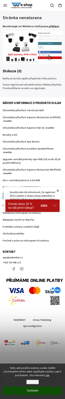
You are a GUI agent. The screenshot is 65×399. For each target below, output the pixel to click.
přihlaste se (17, 88)
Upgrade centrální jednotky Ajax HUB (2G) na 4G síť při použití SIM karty (31, 161)
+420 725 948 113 (12, 262)
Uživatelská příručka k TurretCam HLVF (23, 110)
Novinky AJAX (10, 135)
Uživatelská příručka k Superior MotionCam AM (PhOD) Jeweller (32, 171)
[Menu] (5, 5)
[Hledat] (52, 5)
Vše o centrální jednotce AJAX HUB (21, 180)
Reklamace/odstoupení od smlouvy (22, 213)
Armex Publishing (42, 320)
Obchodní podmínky (13, 233)
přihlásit (54, 26)
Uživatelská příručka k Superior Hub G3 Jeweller (28, 128)
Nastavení (32, 382)
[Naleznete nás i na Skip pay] (25, 343)
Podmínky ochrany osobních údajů (21, 227)
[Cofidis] (40, 343)
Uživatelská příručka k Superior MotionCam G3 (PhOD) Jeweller (31, 119)
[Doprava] (10, 343)
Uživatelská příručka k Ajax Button (21, 142)
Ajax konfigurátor (32, 326)
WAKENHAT (20, 320)
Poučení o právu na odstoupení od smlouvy (26, 240)
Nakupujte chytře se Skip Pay (18, 220)
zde (47, 375)
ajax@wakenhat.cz (13, 257)
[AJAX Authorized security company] (54, 343)
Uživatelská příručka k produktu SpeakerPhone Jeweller (28, 150)
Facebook (13, 269)
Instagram (21, 269)
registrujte (39, 88)
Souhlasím (32, 391)
